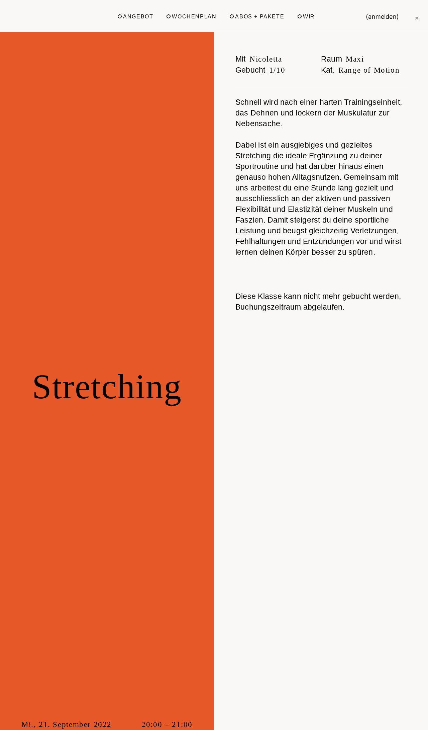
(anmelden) (382, 16)
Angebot (138, 16)
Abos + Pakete (259, 16)
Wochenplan (194, 16)
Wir (309, 16)
